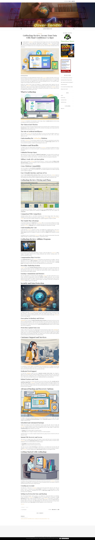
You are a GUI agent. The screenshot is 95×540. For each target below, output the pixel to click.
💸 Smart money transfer (65, 60)
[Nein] (93, 538)
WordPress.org (63, 102)
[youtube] (72, 1)
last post (22, 504)
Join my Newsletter (47, 28)
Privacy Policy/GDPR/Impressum (55, 536)
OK (60, 538)
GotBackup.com (27, 140)
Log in (62, 95)
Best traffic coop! (64, 63)
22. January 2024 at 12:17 (24, 517)
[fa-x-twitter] (66, 1)
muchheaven (24, 509)
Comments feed (63, 99)
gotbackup (22, 507)
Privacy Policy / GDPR (65, 538)
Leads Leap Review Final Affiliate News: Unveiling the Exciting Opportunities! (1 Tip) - (35, 518)
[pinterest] (69, 1)
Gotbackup (31, 312)
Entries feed (63, 97)
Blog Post (40, 33)
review (27, 507)
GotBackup (31, 41)
